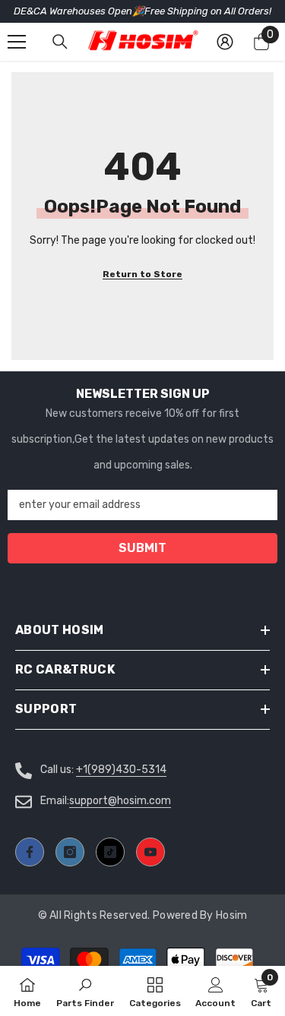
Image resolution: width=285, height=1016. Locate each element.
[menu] (17, 42)
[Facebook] (29, 852)
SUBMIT (142, 548)
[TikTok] (110, 852)
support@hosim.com (120, 800)
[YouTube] (150, 852)
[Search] (60, 42)
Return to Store (142, 274)
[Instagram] (69, 852)
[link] (215, 991)
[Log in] (225, 42)
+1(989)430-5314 (121, 769)
